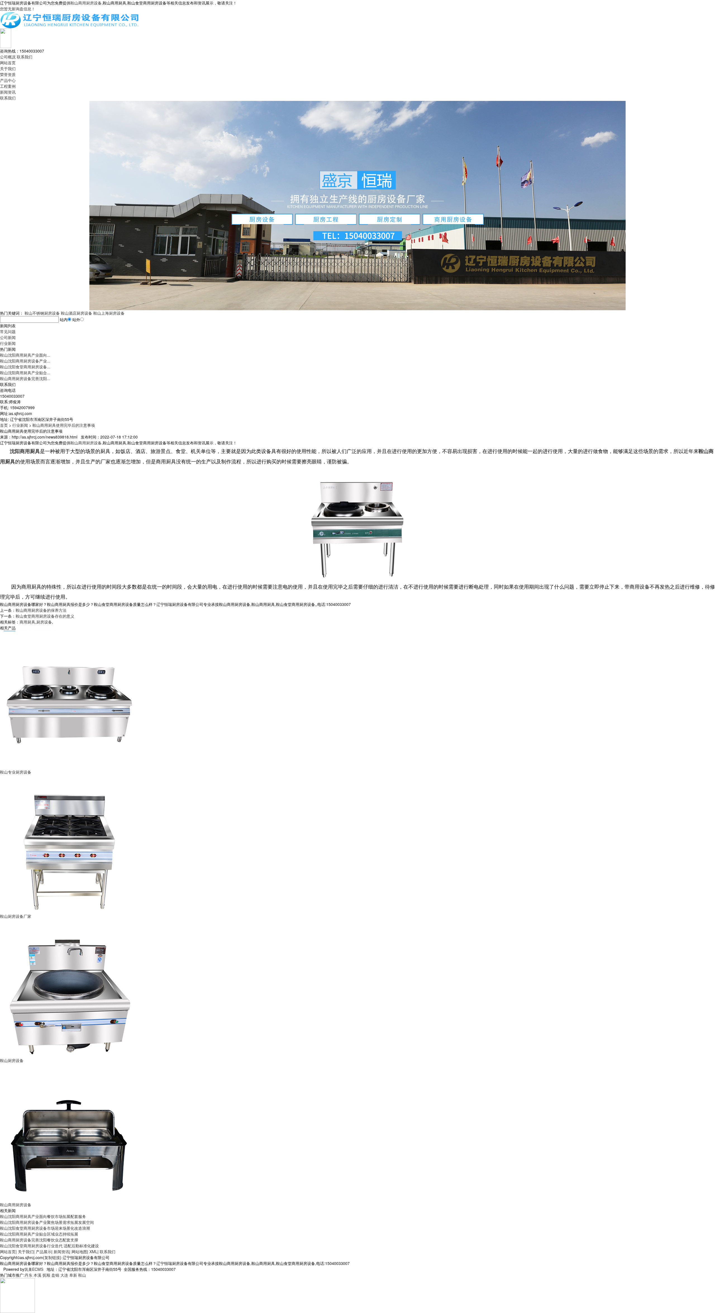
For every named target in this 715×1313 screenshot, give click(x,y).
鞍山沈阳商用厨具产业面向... (25, 355)
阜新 (73, 1275)
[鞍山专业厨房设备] (70, 699)
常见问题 (8, 331)
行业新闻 (8, 343)
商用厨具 (27, 622)
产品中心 (8, 80)
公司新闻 (8, 337)
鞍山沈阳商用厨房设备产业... (25, 361)
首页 (4, 425)
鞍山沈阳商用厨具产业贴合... (25, 372)
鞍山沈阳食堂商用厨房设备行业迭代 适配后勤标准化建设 (49, 1245)
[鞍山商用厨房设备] (70, 1132)
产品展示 (43, 1251)
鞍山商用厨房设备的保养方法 (41, 610)
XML (93, 1251)
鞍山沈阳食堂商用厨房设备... (25, 366)
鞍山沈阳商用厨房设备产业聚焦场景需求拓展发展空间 (47, 1222)
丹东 (28, 1275)
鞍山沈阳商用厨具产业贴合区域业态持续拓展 (39, 1234)
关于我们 (8, 68)
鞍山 (82, 1275)
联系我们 (24, 57)
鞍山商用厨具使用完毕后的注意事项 (63, 425)
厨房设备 (44, 622)
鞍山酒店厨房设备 (76, 313)
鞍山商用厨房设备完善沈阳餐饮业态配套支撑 (39, 1240)
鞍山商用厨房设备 (86, 3)
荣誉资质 (8, 74)
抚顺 (46, 1275)
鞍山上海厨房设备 (109, 313)
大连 (64, 1275)
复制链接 (52, 1257)
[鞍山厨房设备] (70, 988)
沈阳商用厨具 (25, 451)
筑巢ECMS (33, 1269)
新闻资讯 (8, 92)
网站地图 (79, 1251)
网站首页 (8, 62)
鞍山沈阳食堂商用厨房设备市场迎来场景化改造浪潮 (45, 1228)
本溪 (37, 1275)
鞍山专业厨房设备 (15, 772)
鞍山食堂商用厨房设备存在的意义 (45, 616)
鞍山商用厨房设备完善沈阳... (25, 378)
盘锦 (55, 1275)
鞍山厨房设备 (11, 1060)
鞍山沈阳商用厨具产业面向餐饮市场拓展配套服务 (43, 1216)
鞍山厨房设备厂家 (15, 916)
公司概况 (8, 57)
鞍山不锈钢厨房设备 (42, 313)
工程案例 (8, 86)
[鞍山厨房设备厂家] (70, 844)
